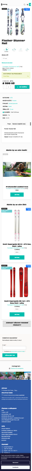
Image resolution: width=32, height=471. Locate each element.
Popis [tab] (9, 124)
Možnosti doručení (7, 62)
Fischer (9, 70)
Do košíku (23, 87)
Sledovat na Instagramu (17, 368)
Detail (17, 194)
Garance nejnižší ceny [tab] (18, 124)
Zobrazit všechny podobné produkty (17, 324)
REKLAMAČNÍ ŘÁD (5, 436)
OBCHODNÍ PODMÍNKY (7, 432)
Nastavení (15, 462)
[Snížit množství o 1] (5, 87)
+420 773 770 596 (8, 448)
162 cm (16, 309)
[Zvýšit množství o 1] (12, 87)
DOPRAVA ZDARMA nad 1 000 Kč (9, 430)
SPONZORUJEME (5, 438)
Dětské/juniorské (13, 103)
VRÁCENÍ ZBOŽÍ (6, 421)
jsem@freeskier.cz (8, 446)
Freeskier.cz (7, 452)
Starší (10, 106)
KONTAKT (3, 440)
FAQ (2, 410)
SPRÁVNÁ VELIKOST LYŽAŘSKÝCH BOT (12, 418)
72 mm (11, 109)
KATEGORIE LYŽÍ (6, 414)
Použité (14, 100)
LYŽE (11, 97)
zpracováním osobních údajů (18, 351)
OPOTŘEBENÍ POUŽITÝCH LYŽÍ (10, 419)
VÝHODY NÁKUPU (5, 428)
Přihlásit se (10, 355)
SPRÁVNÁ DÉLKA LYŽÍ (7, 416)
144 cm (16, 252)
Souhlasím (15, 467)
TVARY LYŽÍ (4, 412)
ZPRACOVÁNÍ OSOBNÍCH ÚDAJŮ (9, 434)
